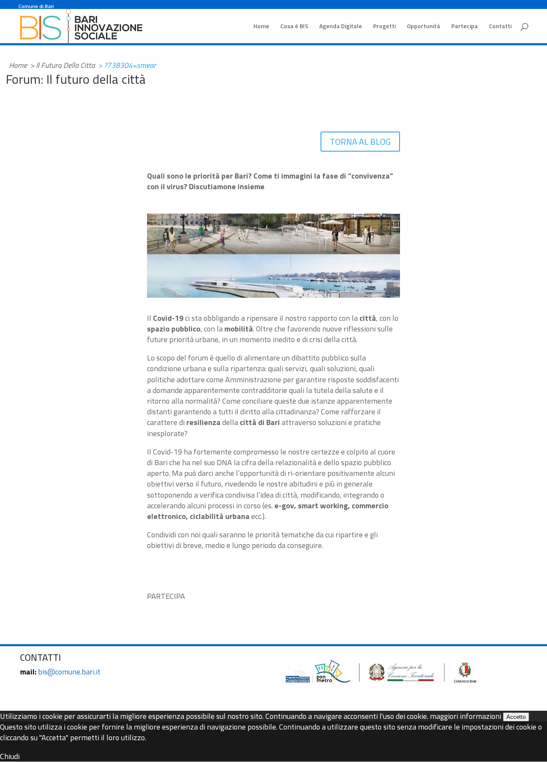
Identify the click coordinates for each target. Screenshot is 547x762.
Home (261, 26)
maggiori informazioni (465, 716)
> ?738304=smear (127, 65)
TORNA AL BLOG (360, 141)
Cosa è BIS (294, 26)
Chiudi (10, 756)
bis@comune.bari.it (69, 671)
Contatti (500, 26)
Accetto (516, 717)
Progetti (384, 26)
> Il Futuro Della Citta (62, 65)
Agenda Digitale (340, 26)
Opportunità (423, 26)
